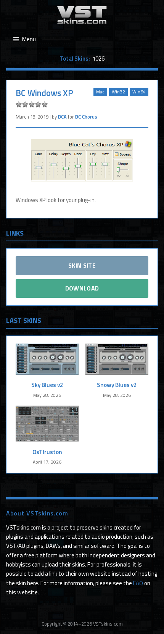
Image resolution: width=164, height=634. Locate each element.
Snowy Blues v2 (117, 384)
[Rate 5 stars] (45, 104)
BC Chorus (86, 116)
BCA (62, 116)
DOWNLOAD (82, 288)
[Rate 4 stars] (38, 104)
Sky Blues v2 (47, 384)
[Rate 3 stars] (32, 104)
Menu (29, 39)
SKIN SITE (82, 265)
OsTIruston (47, 452)
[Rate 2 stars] (25, 104)
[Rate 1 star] (19, 104)
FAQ (138, 583)
